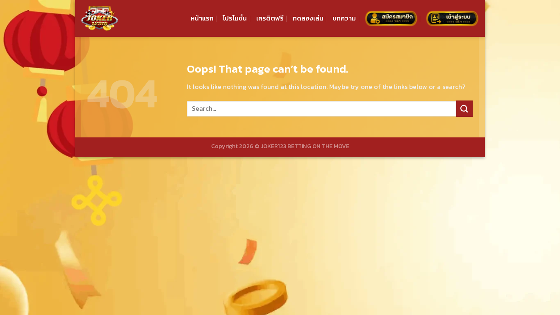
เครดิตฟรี (270, 18)
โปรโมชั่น (235, 18)
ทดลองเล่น (308, 18)
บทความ (344, 18)
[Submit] (464, 108)
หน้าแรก (202, 18)
